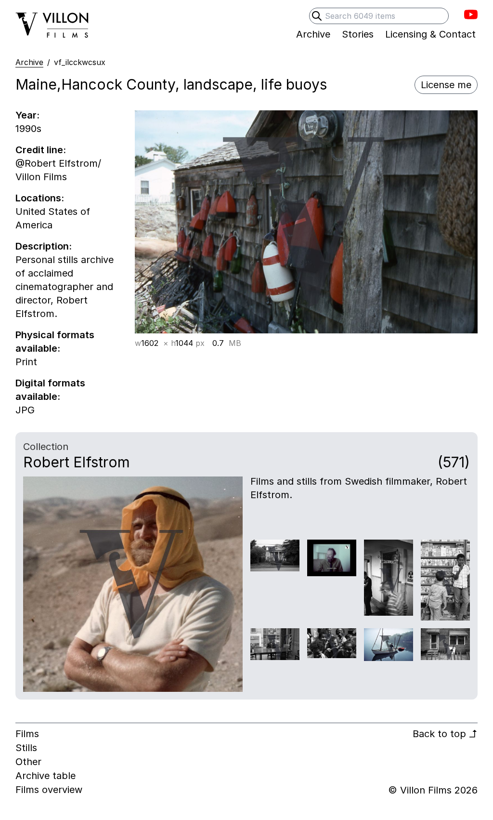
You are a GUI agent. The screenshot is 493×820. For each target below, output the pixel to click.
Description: (43, 246)
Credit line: (40, 150)
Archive (29, 62)
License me (446, 85)
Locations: (39, 198)
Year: (27, 115)
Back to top (445, 734)
